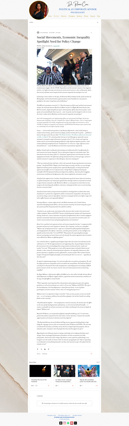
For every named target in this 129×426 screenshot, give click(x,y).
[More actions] (91, 32)
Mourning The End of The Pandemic (39, 380)
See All (98, 362)
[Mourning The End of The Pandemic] (40, 371)
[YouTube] (71, 423)
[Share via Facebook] (37, 349)
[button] (97, 22)
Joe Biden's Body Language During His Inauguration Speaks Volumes (63, 380)
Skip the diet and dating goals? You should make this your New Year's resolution (88, 380)
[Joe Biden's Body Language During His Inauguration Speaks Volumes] (64, 371)
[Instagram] (64, 423)
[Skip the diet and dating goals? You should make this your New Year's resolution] (89, 371)
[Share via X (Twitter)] (41, 349)
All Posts (31, 22)
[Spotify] (68, 423)
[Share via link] (48, 349)
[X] (75, 423)
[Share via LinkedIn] (45, 349)
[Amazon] (60, 423)
